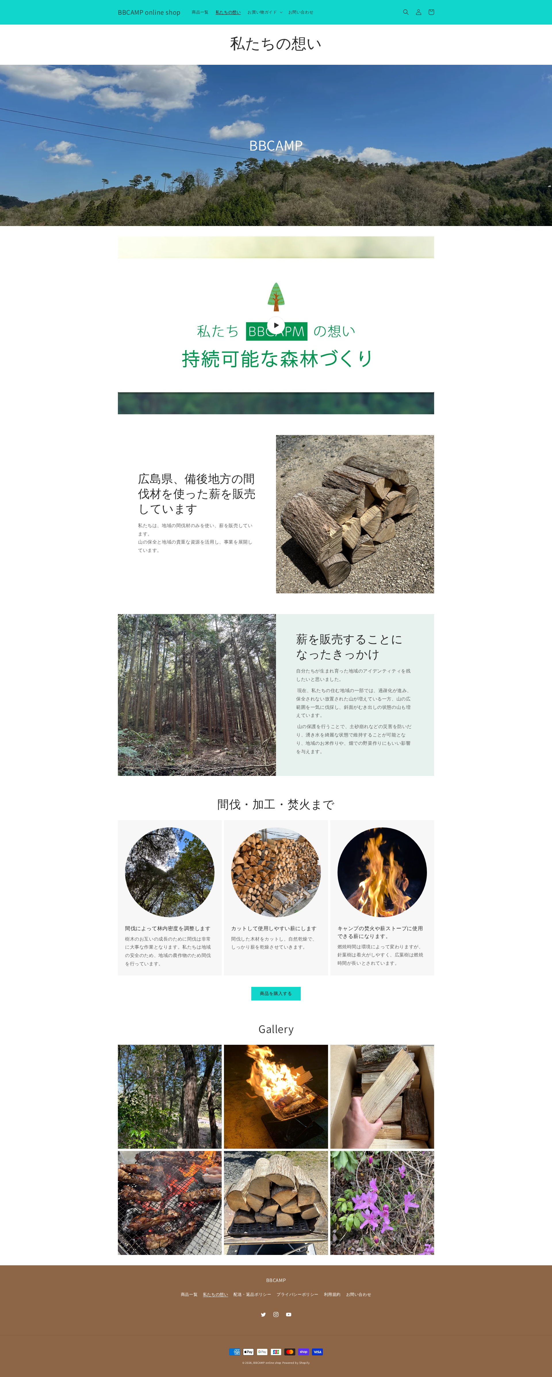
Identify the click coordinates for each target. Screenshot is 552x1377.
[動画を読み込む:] (276, 325)
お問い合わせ (358, 1294)
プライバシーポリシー (298, 1294)
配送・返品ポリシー (252, 1294)
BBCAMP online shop (267, 1363)
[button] (264, 12)
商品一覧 (189, 1294)
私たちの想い (215, 1294)
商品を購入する (276, 993)
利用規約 (332, 1294)
